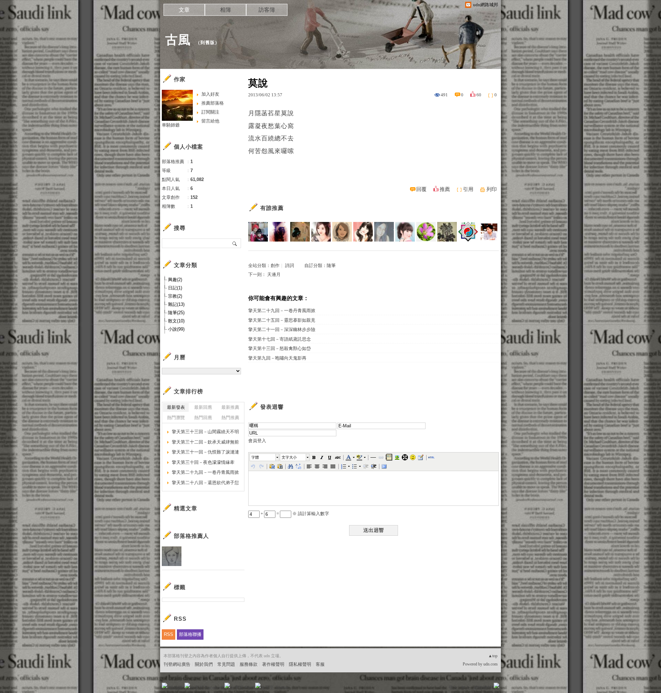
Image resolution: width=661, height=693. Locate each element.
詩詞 (289, 265)
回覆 (421, 189)
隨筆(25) (176, 312)
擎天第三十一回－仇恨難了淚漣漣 (205, 452)
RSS (168, 634)
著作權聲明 (273, 664)
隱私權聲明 (300, 664)
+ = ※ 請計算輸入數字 (294, 513)
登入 (453, 687)
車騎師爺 (171, 125)
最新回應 (203, 407)
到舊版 (207, 42)
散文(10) (176, 320)
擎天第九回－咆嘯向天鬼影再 (277, 358)
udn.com (490, 664)
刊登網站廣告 (177, 664)
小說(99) (176, 329)
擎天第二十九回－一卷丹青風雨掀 (281, 310)
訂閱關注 (210, 112)
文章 (184, 10)
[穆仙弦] (342, 232)
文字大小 (289, 457)
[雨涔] (279, 232)
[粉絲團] (164, 685)
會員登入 (257, 440)
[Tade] (468, 232)
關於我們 (204, 664)
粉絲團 (175, 687)
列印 (491, 189)
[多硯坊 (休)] (258, 232)
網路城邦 (483, 687)
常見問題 (226, 664)
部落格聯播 (190, 634)
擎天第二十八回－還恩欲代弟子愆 (205, 482)
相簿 (225, 10)
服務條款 (249, 664)
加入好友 (210, 94)
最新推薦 (230, 407)
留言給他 (210, 121)
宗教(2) (175, 296)
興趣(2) (175, 279)
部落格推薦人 (191, 536)
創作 (275, 265)
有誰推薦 (272, 208)
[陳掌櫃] (489, 232)
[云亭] (321, 232)
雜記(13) (176, 304)
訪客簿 (267, 10)
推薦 (445, 189)
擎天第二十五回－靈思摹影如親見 (281, 320)
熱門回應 (203, 417)
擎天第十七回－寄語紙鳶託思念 (279, 339)
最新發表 (176, 407)
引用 (468, 189)
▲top (492, 655)
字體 (255, 457)
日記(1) (175, 287)
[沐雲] (405, 232)
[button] (265, 457)
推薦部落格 (212, 103)
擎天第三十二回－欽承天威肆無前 (205, 442)
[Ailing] (447, 232)
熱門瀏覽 (176, 417)
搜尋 (235, 243)
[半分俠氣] (300, 232)
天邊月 (274, 274)
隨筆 (331, 265)
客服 (320, 664)
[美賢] (363, 232)
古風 (178, 40)
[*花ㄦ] (426, 232)
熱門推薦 (230, 417)
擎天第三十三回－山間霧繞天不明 (205, 431)
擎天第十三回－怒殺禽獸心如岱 (279, 348)
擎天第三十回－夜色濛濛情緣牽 (203, 462)
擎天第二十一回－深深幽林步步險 (281, 329)
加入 (465, 687)
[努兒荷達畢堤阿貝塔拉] (384, 232)
